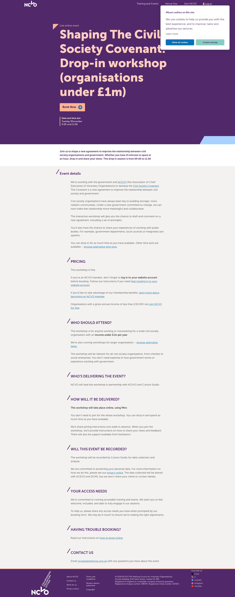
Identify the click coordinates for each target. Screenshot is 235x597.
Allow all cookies (180, 42)
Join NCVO (190, 3)
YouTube (198, 586)
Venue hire (171, 3)
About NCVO (72, 577)
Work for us (72, 585)
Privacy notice (73, 589)
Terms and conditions (90, 578)
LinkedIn (198, 580)
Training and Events (147, 3)
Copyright (90, 589)
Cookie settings (210, 42)
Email (196, 574)
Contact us (71, 581)
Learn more (172, 33)
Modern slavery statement (92, 584)
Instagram (198, 583)
